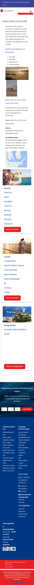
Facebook (23, 486)
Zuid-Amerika (22, 465)
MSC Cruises (7, 442)
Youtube (23, 491)
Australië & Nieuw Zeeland (15, 329)
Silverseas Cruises (9, 468)
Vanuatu (7, 288)
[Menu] (31, 11)
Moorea (7, 210)
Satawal (7, 219)
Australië (24, 29)
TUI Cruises (6, 448)
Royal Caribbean (8, 445)
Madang (7, 215)
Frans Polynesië (10, 270)
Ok (15, 582)
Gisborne (8, 192)
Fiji (5, 283)
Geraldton (8, 201)
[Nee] (32, 577)
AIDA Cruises (7, 437)
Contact (21, 509)
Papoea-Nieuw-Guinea (14, 265)
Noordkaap (22, 435)
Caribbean (22, 453)
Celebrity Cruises (8, 440)
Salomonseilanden (12, 279)
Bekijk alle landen (12, 298)
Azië (19, 458)
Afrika (20, 468)
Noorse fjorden (23, 432)
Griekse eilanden (24, 440)
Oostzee (21, 450)
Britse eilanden (23, 448)
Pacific (7, 334)
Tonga (7, 292)
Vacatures (21, 516)
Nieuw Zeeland (10, 274)
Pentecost (8, 224)
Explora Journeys (8, 471)
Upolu (6, 197)
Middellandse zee (24, 437)
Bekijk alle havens (12, 229)
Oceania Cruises (8, 458)
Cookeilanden (10, 261)
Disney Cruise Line (9, 450)
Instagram (23, 489)
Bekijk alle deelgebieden (14, 366)
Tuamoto (8, 206)
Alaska (20, 455)
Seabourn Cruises (9, 465)
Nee (19, 582)
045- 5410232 (24, 477)
